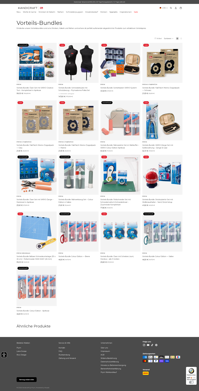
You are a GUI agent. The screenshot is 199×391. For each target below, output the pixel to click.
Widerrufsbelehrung (109, 358)
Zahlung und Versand (67, 358)
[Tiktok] (152, 345)
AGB (102, 355)
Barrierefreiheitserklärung (111, 369)
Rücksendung (64, 355)
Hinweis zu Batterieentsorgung (113, 365)
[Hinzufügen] (137, 79)
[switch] (191, 382)
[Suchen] (170, 7)
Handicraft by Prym (28, 387)
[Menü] (195, 368)
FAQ (60, 351)
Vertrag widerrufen (26, 380)
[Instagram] (144, 345)
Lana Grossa (21, 351)
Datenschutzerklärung (110, 362)
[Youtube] (148, 345)
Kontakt (62, 348)
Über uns (104, 348)
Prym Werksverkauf (109, 372)
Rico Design (21, 355)
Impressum (105, 351)
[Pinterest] (156, 345)
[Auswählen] (95, 79)
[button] (168, 38)
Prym (19, 348)
